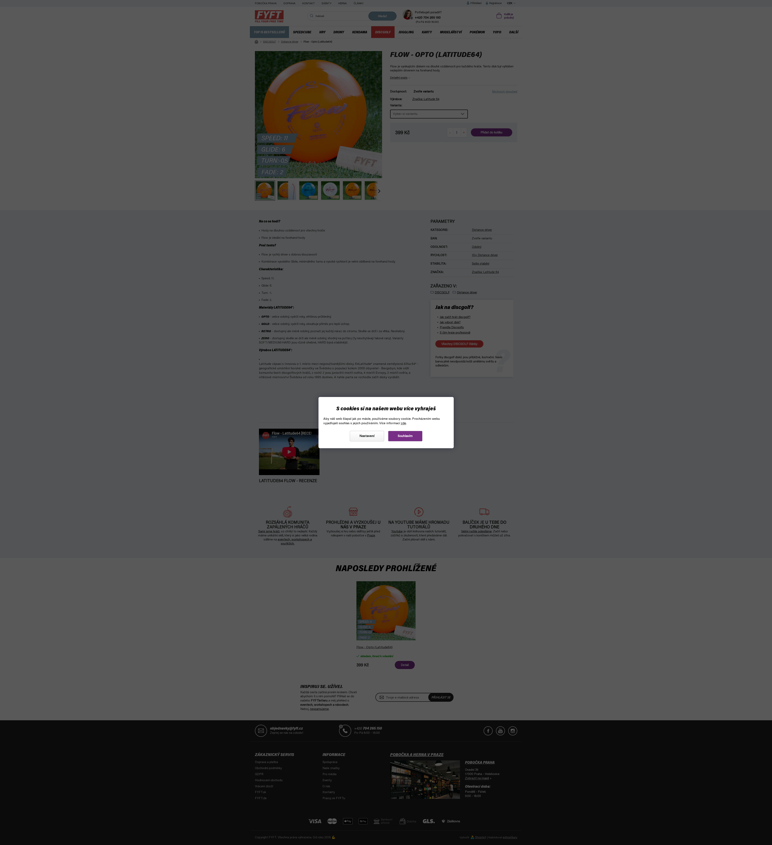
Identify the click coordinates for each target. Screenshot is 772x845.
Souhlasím (405, 436)
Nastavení (366, 436)
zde (403, 423)
